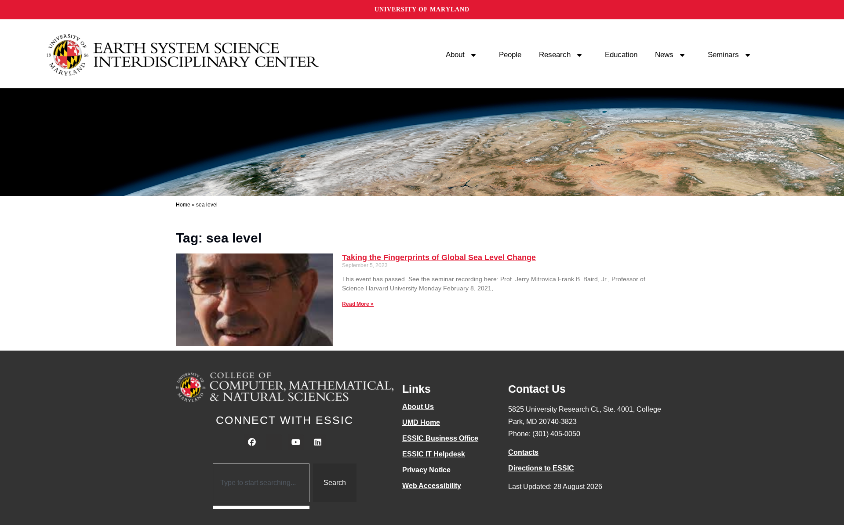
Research (555, 55)
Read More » (358, 304)
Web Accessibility (431, 485)
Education (621, 55)
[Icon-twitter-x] (274, 442)
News (664, 55)
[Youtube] (296, 442)
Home (183, 205)
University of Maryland (422, 9)
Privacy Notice (426, 470)
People (510, 55)
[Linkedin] (318, 442)
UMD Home (421, 422)
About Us (418, 406)
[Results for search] (261, 507)
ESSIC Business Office (440, 438)
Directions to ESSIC (541, 468)
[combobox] (261, 482)
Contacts (523, 452)
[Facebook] (252, 442)
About (455, 55)
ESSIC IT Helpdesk (433, 454)
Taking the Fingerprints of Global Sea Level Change (439, 257)
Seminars (723, 55)
